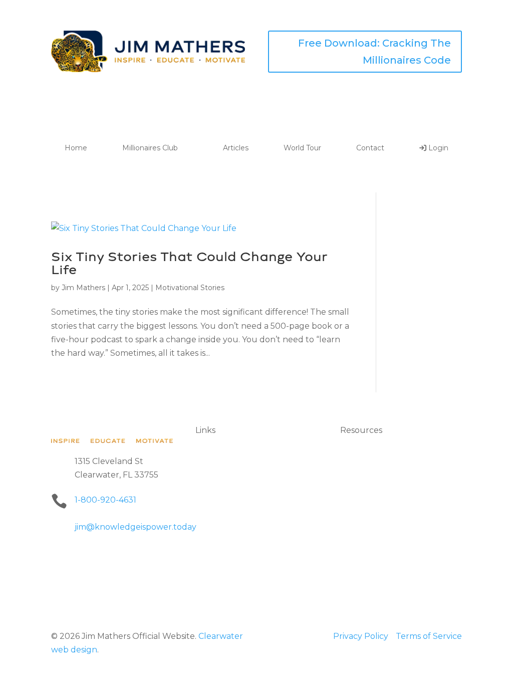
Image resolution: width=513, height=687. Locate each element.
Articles (235, 147)
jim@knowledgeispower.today (135, 527)
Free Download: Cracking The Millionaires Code (374, 51)
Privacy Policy (360, 636)
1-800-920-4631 (105, 500)
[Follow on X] (99, 556)
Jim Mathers (83, 287)
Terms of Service (429, 636)
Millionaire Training (377, 532)
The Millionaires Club (237, 467)
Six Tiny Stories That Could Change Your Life (189, 263)
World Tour (302, 147)
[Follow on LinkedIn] (79, 556)
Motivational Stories (189, 287)
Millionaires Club (150, 147)
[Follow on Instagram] (119, 556)
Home (76, 147)
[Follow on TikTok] (159, 556)
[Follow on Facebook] (59, 556)
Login (437, 148)
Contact (370, 147)
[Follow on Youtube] (139, 556)
